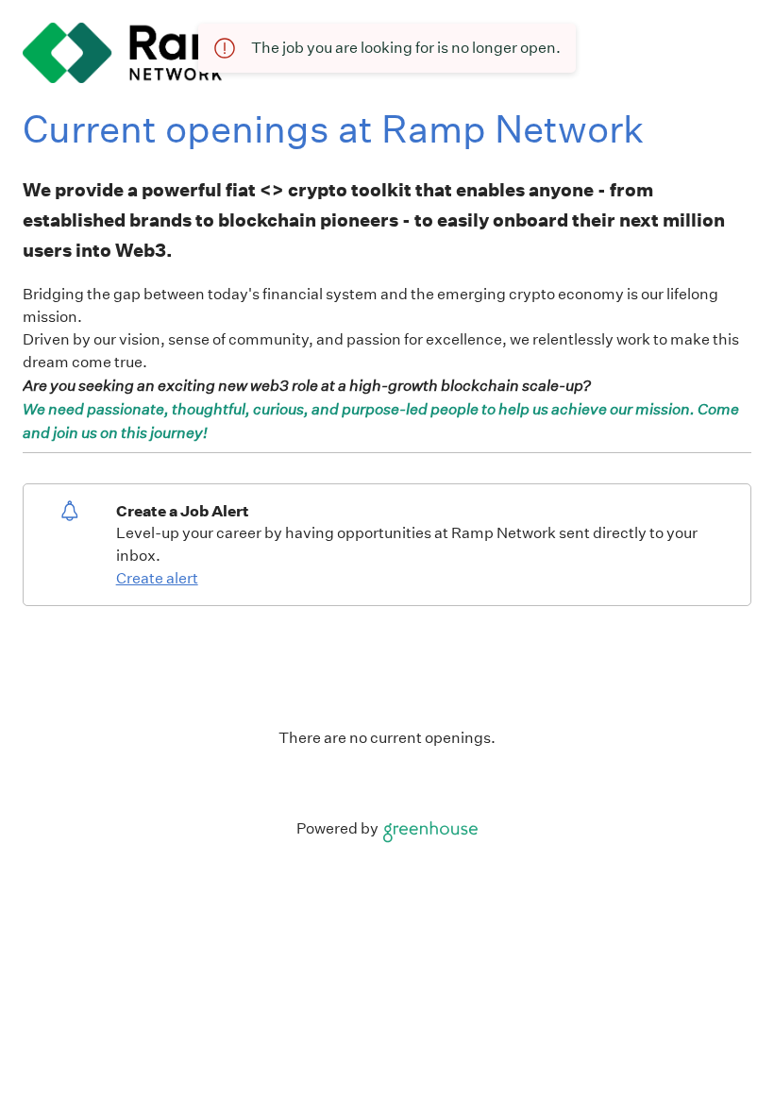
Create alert (157, 578)
